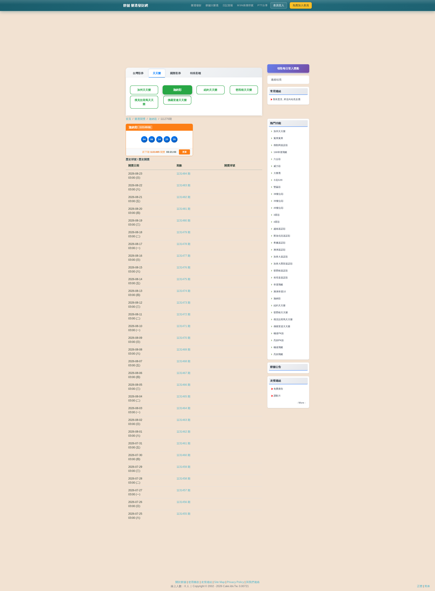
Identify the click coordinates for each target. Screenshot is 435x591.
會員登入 (278, 5)
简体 (427, 586)
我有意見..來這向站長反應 (286, 99)
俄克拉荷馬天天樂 (144, 102)
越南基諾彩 (279, 228)
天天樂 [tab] (157, 73)
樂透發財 (196, 5)
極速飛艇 (278, 347)
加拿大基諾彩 (280, 256)
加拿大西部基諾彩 (283, 263)
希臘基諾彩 (279, 242)
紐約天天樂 (210, 89)
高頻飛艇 (278, 354)
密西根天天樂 (244, 89)
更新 (184, 152)
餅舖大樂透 (212, 5)
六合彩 (277, 159)
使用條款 (193, 582)
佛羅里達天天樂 (177, 100)
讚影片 (277, 395)
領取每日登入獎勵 (288, 68)
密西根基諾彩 (280, 270)
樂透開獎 (140, 118)
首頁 (128, 118)
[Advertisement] (217, 40)
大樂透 (277, 173)
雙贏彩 (277, 187)
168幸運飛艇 (280, 152)
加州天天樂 (144, 89)
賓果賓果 (278, 138)
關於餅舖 (180, 582)
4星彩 (276, 221)
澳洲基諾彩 (279, 249)
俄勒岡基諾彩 (280, 145)
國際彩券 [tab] (175, 73)
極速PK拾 (278, 333)
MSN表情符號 (245, 5)
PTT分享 (262, 5)
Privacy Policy (235, 582)
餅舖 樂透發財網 (135, 5)
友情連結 (206, 582)
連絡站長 (276, 79)
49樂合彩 (278, 208)
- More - (301, 402)
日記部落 (228, 5)
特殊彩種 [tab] (195, 73)
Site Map (219, 582)
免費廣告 (278, 388)
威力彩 (277, 166)
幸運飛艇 (278, 284)
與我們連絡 (253, 582)
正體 (419, 586)
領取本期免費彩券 (288, 111)
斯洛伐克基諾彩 (281, 235)
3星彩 (276, 214)
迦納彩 (177, 89)
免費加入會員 (301, 5)
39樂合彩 (278, 201)
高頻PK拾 (278, 340)
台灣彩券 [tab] (138, 73)
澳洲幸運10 (279, 291)
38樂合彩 (278, 194)
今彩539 (277, 180)
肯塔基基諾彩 (280, 277)
